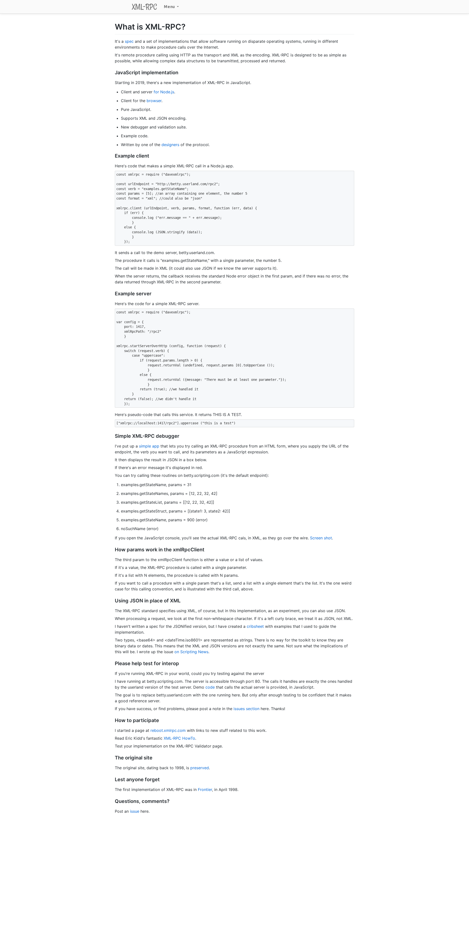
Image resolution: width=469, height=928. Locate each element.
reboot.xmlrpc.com (168, 730)
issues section (246, 708)
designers (170, 144)
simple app (149, 446)
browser (154, 100)
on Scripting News (191, 651)
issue (134, 811)
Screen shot (321, 537)
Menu (170, 6)
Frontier (205, 789)
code (210, 687)
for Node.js (164, 91)
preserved (199, 767)
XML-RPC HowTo (179, 738)
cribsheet (255, 626)
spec (129, 41)
